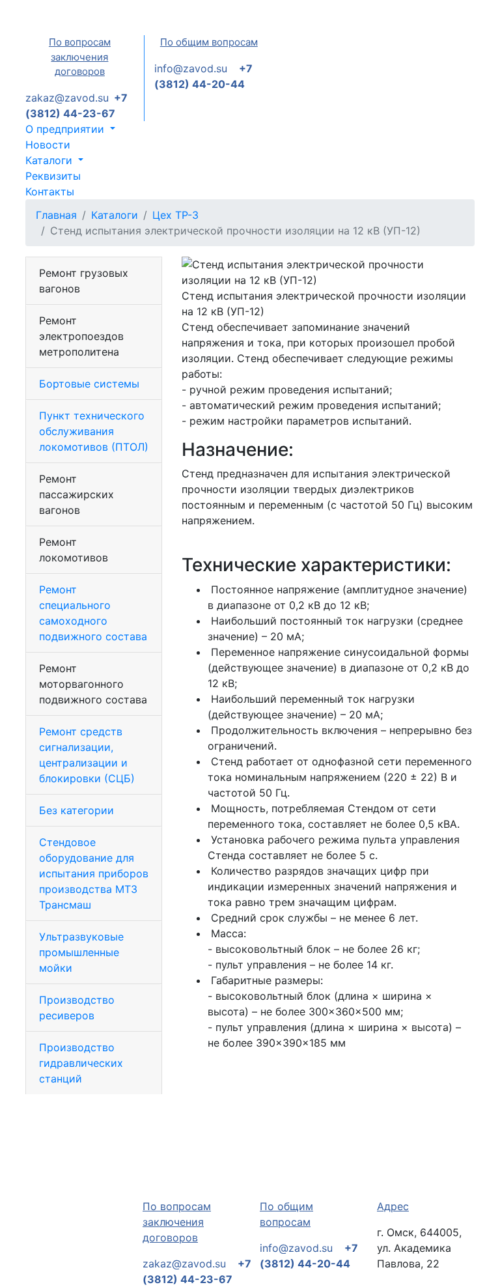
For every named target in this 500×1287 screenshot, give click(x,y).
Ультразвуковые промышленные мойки (81, 952)
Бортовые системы (89, 383)
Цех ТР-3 (175, 214)
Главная (56, 214)
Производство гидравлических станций (81, 1063)
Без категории (76, 810)
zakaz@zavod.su (67, 97)
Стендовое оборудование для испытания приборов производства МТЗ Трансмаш (93, 873)
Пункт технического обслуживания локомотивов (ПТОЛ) (93, 431)
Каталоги (114, 214)
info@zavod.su (190, 68)
